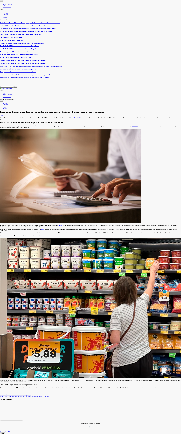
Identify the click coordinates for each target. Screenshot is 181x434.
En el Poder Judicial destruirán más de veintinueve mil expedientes (19, 46)
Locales (4, 16)
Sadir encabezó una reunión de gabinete (11, 40)
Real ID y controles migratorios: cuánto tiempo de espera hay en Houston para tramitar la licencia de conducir (24, 396)
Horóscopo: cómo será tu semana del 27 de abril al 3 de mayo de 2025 (15, 395)
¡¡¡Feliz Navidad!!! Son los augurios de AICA (13, 37)
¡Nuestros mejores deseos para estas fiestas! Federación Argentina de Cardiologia (23, 60)
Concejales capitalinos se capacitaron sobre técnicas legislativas (18, 69)
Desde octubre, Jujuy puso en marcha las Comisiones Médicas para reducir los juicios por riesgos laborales (31, 66)
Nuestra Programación (8, 4)
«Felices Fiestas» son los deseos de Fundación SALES (15, 57)
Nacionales (5, 12)
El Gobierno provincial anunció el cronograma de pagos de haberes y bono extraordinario (26, 31)
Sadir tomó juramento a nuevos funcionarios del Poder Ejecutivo (19, 54)
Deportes (5, 17)
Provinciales (5, 13)
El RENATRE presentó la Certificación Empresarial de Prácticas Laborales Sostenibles (25, 25)
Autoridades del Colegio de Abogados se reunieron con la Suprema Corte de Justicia (24, 77)
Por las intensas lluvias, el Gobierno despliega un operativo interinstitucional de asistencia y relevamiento (30, 23)
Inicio (4, 3)
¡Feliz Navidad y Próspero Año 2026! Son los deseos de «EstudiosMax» (20, 34)
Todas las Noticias (7, 7)
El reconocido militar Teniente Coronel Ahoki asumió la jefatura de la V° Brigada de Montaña (27, 74)
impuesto (43, 229)
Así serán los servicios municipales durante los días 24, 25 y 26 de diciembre (22, 43)
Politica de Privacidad (8, 5)
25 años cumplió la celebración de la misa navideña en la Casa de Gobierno (22, 51)
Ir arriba (2, 433)
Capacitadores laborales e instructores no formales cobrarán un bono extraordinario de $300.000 (28, 28)
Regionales (5, 14)
